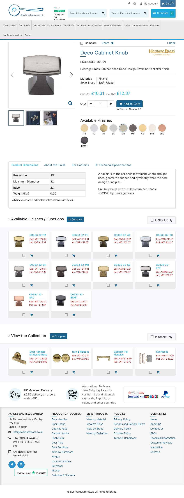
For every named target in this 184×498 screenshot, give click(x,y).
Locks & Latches (140, 25)
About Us (155, 423)
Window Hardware (112, 25)
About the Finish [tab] (55, 165)
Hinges (127, 25)
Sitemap (155, 451)
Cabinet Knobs (54, 25)
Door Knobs (24, 25)
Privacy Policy (122, 419)
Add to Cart (131, 104)
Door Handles (10, 25)
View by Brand (95, 428)
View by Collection (97, 433)
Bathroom (155, 25)
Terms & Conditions (125, 437)
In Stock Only (163, 220)
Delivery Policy (122, 428)
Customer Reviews (161, 442)
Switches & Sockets (13, 35)
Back (172, 43)
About (27, 35)
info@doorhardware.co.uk (28, 431)
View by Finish (94, 423)
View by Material (96, 419)
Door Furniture (95, 25)
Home (153, 419)
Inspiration (156, 447)
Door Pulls (81, 25)
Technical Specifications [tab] (115, 165)
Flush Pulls (69, 25)
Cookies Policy (122, 433)
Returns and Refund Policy (129, 423)
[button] (71, 75)
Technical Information (163, 437)
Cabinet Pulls (39, 25)
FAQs (153, 433)
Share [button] (105, 43)
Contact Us (157, 428)
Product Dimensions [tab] (25, 165)
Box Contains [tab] (80, 165)
